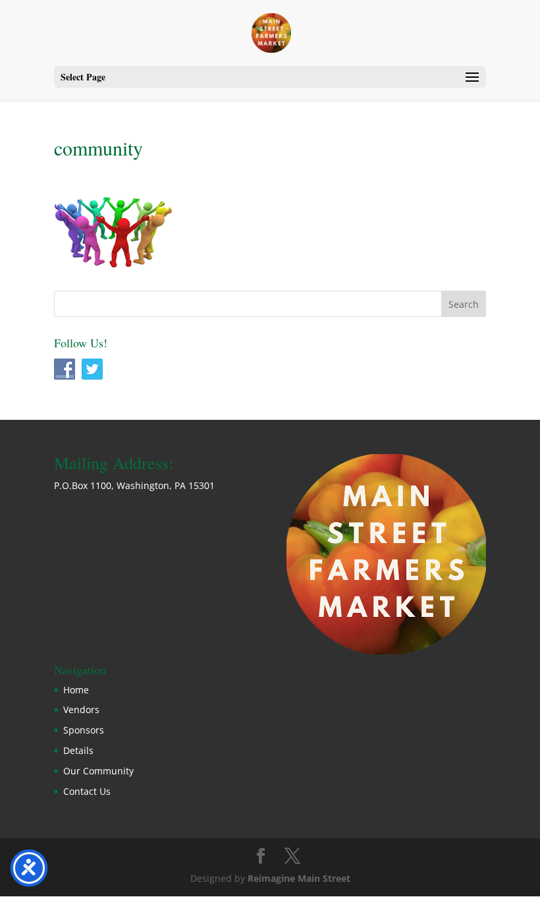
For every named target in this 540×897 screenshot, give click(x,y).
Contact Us (87, 791)
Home (76, 689)
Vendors (81, 709)
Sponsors (83, 730)
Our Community (98, 771)
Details (78, 750)
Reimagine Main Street (299, 878)
